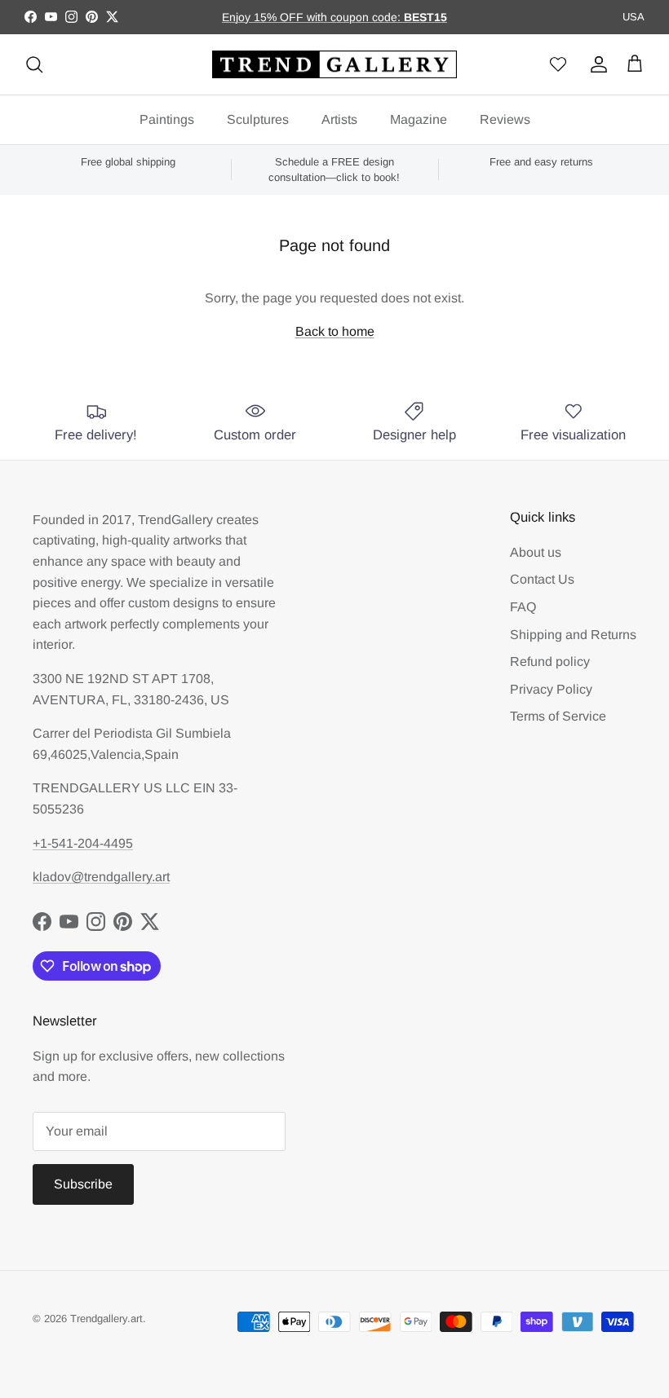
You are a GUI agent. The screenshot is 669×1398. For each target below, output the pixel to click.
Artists (339, 119)
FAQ (523, 607)
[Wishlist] (558, 64)
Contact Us (542, 579)
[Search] (34, 64)
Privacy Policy (551, 689)
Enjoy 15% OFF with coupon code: (313, 17)
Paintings (167, 119)
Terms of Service (558, 716)
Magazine (418, 119)
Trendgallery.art (106, 1318)
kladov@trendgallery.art (101, 877)
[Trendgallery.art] (334, 65)
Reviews (505, 119)
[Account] (596, 64)
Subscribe (83, 1184)
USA (633, 17)
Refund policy (550, 661)
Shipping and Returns (573, 635)
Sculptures (258, 119)
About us (535, 552)
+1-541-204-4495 (83, 843)
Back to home (334, 331)
